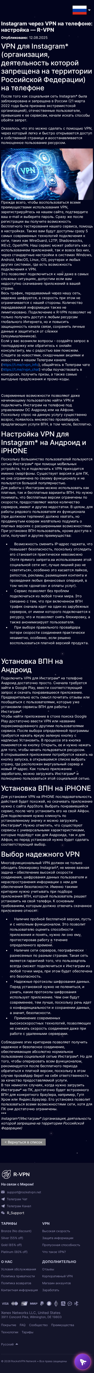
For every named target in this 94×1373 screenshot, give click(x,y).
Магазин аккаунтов (56, 1283)
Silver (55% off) (12, 1238)
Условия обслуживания (18, 1269)
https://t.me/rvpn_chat (20, 369)
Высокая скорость (56, 1231)
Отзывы (48, 1269)
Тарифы (27, 1332)
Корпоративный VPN (57, 1276)
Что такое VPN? (54, 1252)
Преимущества (62, 1325)
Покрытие (8, 1325)
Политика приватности (18, 1276)
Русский (7, 1344)
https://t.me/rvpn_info (20, 364)
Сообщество (38, 1325)
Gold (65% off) (11, 1245)
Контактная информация (19, 1290)
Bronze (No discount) (16, 1231)
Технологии (9, 1332)
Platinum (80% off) (14, 1252)
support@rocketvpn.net (24, 1192)
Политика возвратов (16, 1283)
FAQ (23, 1325)
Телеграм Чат (17, 1199)
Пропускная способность (61, 1245)
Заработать (50, 1290)
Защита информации (57, 1238)
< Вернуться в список (23, 1142)
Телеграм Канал (19, 1206)
